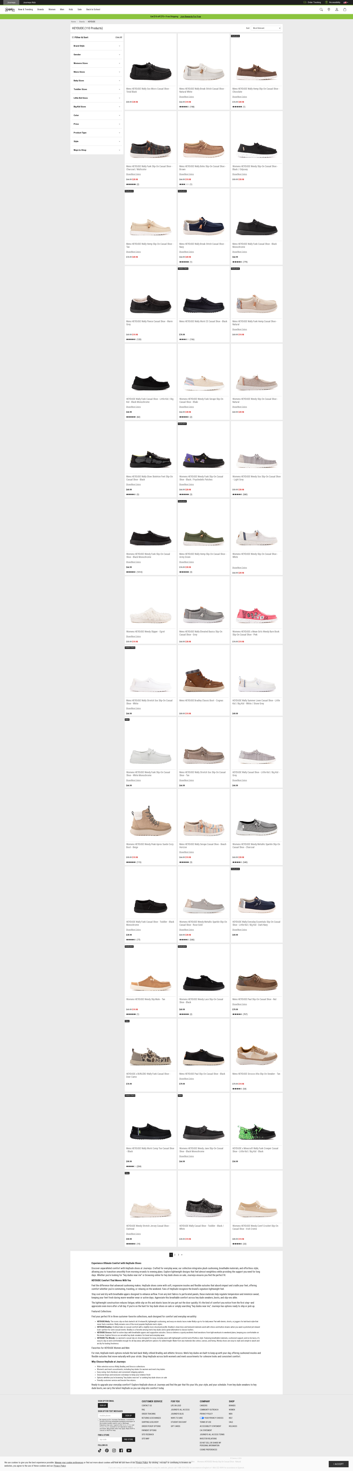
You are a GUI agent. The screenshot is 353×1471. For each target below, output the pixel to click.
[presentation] (25, 10)
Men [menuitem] (62, 9)
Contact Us (147, 1405)
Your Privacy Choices (213, 1418)
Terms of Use (205, 1422)
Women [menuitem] (52, 9)
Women (232, 1410)
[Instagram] (115, 1450)
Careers (203, 1405)
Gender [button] (77, 54)
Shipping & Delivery (150, 1422)
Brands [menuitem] (40, 9)
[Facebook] (122, 1450)
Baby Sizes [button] (79, 81)
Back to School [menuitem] (93, 9)
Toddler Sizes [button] (80, 89)
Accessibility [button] (334, 2)
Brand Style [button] (79, 46)
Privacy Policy (206, 1414)
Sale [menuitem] (80, 9)
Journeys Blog (177, 1414)
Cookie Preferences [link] (208, 1450)
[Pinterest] (108, 1450)
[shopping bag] (345, 9)
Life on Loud (176, 1405)
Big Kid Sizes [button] (80, 107)
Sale (231, 1422)
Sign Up (103, 1405)
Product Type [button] (80, 133)
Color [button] (76, 115)
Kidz (230, 1418)
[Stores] (329, 9)
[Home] (10, 9)
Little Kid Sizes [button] (81, 98)
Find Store (128, 1439)
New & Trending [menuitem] (25, 9)
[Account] (337, 9)
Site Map (145, 1439)
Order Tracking (314, 2)
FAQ (143, 1410)
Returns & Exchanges (151, 1418)
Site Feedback (148, 1434)
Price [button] (76, 124)
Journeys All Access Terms (212, 1434)
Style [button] (76, 141)
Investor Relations (208, 1439)
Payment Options (149, 1430)
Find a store (103, 1435)
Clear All (118, 37)
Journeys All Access (180, 1410)
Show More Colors (186, 97)
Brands (232, 1405)
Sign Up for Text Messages (110, 1411)
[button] (345, 2)
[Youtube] (129, 1450)
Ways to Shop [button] (80, 150)
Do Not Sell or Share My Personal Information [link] (210, 1444)
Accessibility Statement (210, 1426)
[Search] (322, 9)
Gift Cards (175, 1426)
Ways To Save (177, 1418)
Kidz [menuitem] (71, 9)
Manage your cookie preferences (69, 1462)
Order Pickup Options (151, 1426)
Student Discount (179, 1422)
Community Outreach (209, 1410)
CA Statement (206, 1430)
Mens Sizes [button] (79, 72)
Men (230, 1414)
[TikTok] (100, 1450)
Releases (233, 1426)
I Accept (339, 1464)
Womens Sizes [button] (81, 63)
